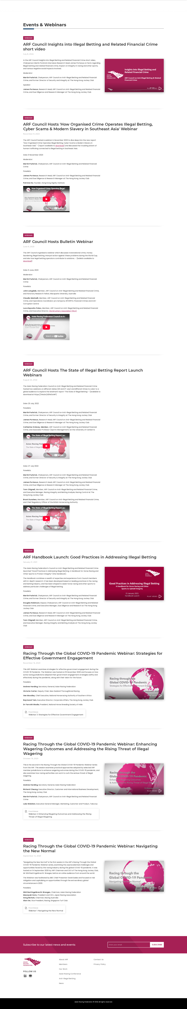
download (59, 145)
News (61, 983)
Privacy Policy (100, 964)
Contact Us (98, 959)
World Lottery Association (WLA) (63, 311)
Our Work (63, 969)
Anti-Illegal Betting (67, 978)
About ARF (63, 959)
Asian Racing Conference (70, 974)
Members (63, 964)
